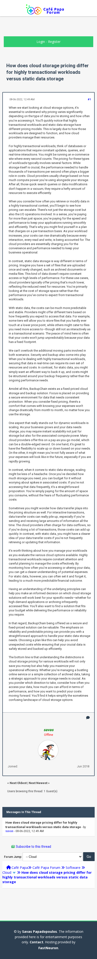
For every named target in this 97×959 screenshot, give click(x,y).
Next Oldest (18, 783)
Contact (36, 942)
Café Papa (20, 867)
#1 (89, 99)
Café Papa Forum (46, 867)
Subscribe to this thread (33, 846)
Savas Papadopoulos (39, 931)
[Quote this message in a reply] (88, 717)
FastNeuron (48, 948)
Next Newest (38, 783)
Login (40, 41)
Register (54, 41)
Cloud (6, 872)
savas (9, 831)
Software (73, 867)
